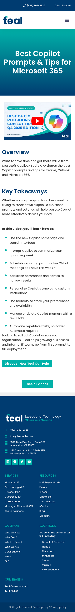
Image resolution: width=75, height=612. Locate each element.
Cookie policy (40, 607)
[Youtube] (29, 462)
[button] (67, 20)
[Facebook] (15, 462)
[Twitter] (22, 462)
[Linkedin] (8, 462)
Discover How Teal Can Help (27, 363)
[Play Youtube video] (37, 121)
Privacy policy (58, 607)
